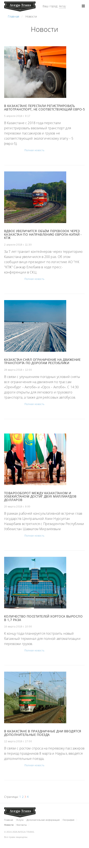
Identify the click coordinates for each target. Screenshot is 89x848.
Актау (62, 6)
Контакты (22, 825)
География (69, 820)
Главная (8, 820)
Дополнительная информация (43, 820)
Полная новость (34, 150)
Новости (8, 825)
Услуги (20, 820)
